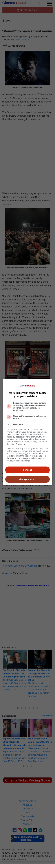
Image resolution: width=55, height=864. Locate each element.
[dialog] (27, 432)
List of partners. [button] (18, 444)
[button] (27, 424)
